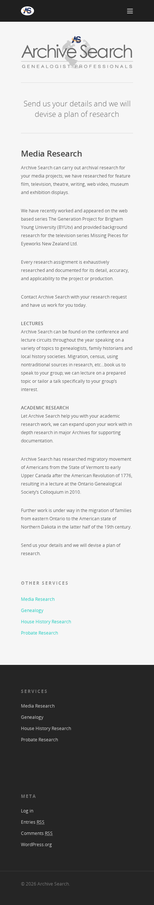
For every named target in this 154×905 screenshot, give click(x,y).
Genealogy (32, 610)
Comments (37, 833)
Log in (27, 811)
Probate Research (39, 633)
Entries (32, 822)
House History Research (46, 621)
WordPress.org (36, 844)
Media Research (38, 599)
